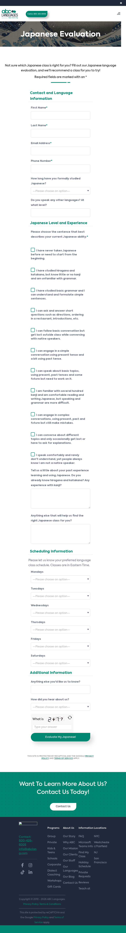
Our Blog (68, 877)
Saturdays (38, 656)
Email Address (41, 143)
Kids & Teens (51, 850)
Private (52, 842)
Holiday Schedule (85, 864)
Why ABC (69, 842)
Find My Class (84, 854)
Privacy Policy (41, 917)
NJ (95, 852)
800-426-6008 (25, 842)
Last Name (39, 125)
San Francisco (100, 860)
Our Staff (69, 860)
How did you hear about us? (50, 699)
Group (51, 836)
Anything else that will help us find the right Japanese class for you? (57, 518)
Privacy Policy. (31, 904)
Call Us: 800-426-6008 (36, 14)
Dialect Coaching (53, 873)
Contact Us (63, 806)
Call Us (64, 929)
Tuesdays (37, 589)
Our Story (69, 836)
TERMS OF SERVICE (63, 759)
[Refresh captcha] (70, 717)
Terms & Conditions (50, 904)
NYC (96, 836)
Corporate (54, 864)
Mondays (37, 572)
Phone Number (41, 161)
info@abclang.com (28, 851)
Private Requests (84, 874)
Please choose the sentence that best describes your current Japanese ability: (59, 234)
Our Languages (70, 869)
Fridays (36, 639)
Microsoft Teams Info (86, 844)
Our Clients (70, 854)
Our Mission (70, 848)
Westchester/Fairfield (101, 844)
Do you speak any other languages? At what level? (57, 203)
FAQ (81, 836)
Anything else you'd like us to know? (55, 682)
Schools (52, 858)
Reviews (84, 882)
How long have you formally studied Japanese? (55, 181)
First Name (39, 108)
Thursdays (38, 622)
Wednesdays (40, 605)
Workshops (54, 881)
